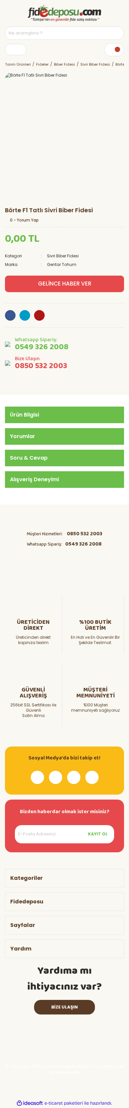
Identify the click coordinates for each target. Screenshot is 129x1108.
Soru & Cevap (29, 458)
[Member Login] (15, 49)
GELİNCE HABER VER (64, 284)
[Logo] (65, 13)
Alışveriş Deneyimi (34, 479)
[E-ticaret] (63, 1103)
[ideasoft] (30, 1103)
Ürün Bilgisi (24, 415)
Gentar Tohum (61, 264)
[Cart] (114, 49)
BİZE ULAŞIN (64, 1007)
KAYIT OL (98, 834)
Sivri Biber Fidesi (63, 256)
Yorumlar (22, 436)
